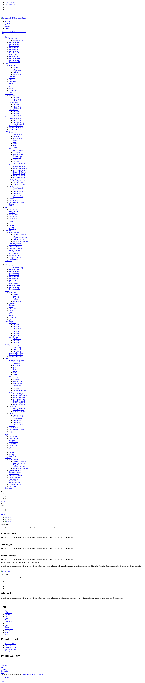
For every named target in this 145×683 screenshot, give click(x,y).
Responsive (8, 620)
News (6, 611)
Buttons (15, 140)
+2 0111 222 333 (10, 2)
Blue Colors (12, 65)
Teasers (15, 159)
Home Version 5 (14, 49)
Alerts (14, 145)
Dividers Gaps (17, 156)
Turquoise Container (15, 243)
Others (11, 149)
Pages (6, 207)
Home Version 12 (14, 62)
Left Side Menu (13, 110)
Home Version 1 (14, 42)
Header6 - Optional (19, 175)
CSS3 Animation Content (17, 202)
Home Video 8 (13, 55)
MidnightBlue (17, 74)
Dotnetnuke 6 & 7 (10, 649)
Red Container (13, 254)
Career (11, 222)
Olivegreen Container (15, 248)
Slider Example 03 (18, 124)
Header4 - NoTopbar (19, 172)
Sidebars (7, 630)
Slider (6, 634)
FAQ (10, 223)
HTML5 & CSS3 (10, 647)
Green (11, 79)
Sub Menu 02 (17, 99)
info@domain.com (10, 4)
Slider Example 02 (18, 122)
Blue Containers (14, 232)
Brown (11, 88)
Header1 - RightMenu (19, 166)
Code (14, 142)
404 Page (11, 227)
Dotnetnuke (8, 621)
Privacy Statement (37, 674)
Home (7, 37)
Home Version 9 (14, 56)
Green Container (14, 246)
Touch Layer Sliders (15, 119)
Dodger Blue (17, 71)
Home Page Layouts (19, 181)
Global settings (17, 135)
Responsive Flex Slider (16, 127)
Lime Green (12, 90)
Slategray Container (19, 239)
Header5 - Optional (19, 174)
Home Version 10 (14, 58)
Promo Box (16, 152)
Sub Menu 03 (17, 101)
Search (3, 502)
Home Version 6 (14, 51)
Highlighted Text (18, 154)
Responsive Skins (10, 644)
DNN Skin (8, 613)
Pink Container (13, 259)
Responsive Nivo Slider (16, 126)
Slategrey (15, 72)
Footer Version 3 (18, 191)
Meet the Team (13, 214)
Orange (11, 83)
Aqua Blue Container (19, 236)
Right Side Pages (14, 211)
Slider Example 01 (18, 120)
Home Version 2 (14, 44)
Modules (7, 632)
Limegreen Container (15, 257)
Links (6, 623)
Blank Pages (12, 229)
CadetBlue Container (19, 234)
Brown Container (14, 255)
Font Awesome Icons (19, 163)
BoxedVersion (13, 39)
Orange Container (14, 250)
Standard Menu (13, 103)
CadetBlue (16, 67)
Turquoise (12, 76)
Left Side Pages (13, 209)
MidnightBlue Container (20, 241)
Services (11, 220)
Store (2, 673)
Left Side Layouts (18, 182)
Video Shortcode (18, 151)
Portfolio (7, 23)
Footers (11, 186)
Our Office (12, 225)
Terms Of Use (26, 674)
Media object (17, 158)
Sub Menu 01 (17, 97)
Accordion (12, 198)
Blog (6, 25)
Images (15, 143)
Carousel (11, 204)
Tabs (6, 618)
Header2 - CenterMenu (20, 168)
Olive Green (12, 81)
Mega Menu (12, 95)
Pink (10, 92)
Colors (7, 63)
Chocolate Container (15, 245)
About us (7, 27)
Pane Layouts (13, 179)
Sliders (7, 117)
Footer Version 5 (18, 195)
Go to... (3, 33)
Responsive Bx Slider (15, 129)
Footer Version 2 (18, 190)
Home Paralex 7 (14, 53)
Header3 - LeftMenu (19, 170)
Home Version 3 (14, 46)
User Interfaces (13, 200)
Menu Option (9, 94)
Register (7, 678)
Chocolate (12, 78)
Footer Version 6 (18, 197)
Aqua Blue (16, 69)
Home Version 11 (14, 60)
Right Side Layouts (19, 184)
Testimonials (16, 161)
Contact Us (8, 261)
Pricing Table (13, 218)
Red (10, 87)
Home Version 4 (14, 47)
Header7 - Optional (19, 177)
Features (7, 131)
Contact (7, 28)
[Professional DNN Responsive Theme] (13, 18)
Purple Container (14, 252)
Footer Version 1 (18, 188)
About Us (12, 213)
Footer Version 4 (18, 193)
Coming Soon (13, 216)
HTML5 (7, 614)
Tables (15, 147)
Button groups (17, 138)
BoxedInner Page (18, 40)
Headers (11, 165)
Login (3, 681)
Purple (11, 85)
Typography (16, 136)
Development (9, 629)
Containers (8, 230)
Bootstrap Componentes (16, 133)
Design (7, 627)
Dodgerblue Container (20, 238)
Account (7, 21)
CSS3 (6, 616)
